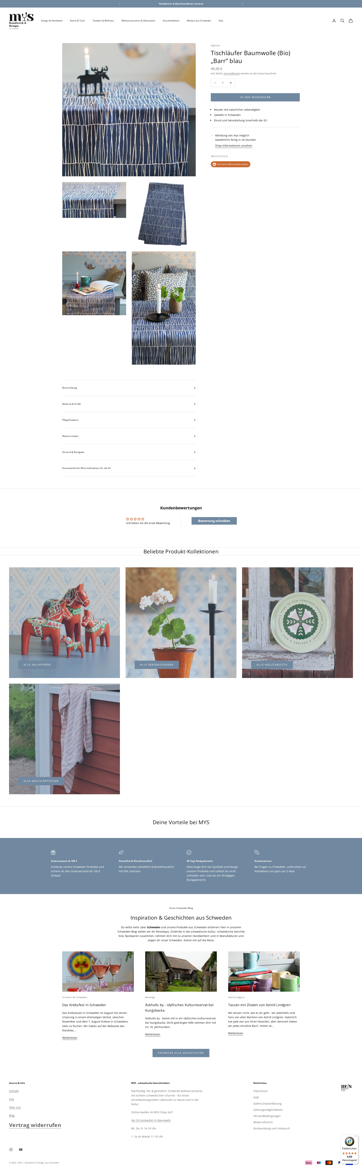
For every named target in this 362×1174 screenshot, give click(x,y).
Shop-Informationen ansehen (233, 146)
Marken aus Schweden (199, 20)
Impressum (260, 1091)
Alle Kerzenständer (156, 664)
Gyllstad (215, 45)
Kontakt (14, 1091)
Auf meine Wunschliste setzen (232, 164)
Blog (12, 1115)
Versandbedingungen (267, 1116)
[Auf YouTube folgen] (21, 1149)
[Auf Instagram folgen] (11, 1149)
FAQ (11, 1099)
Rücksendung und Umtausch (271, 1128)
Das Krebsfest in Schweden (84, 1005)
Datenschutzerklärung (267, 1103)
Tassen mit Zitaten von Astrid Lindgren (259, 1005)
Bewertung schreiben (214, 521)
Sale (221, 20)
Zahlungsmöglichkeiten (268, 1110)
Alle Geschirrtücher (41, 781)
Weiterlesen (69, 1037)
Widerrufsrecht (263, 1122)
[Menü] (356, 1137)
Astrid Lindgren (236, 997)
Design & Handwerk (51, 20)
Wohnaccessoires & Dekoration (138, 20)
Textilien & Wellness (103, 20)
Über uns (15, 1107)
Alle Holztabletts (272, 664)
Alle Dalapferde (37, 664)
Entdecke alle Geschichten (181, 1053)
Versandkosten (231, 73)
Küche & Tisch (77, 20)
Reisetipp (150, 997)
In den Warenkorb (255, 97)
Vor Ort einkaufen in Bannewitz (151, 1120)
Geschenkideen (171, 20)
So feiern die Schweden (74, 997)
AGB (256, 1097)
